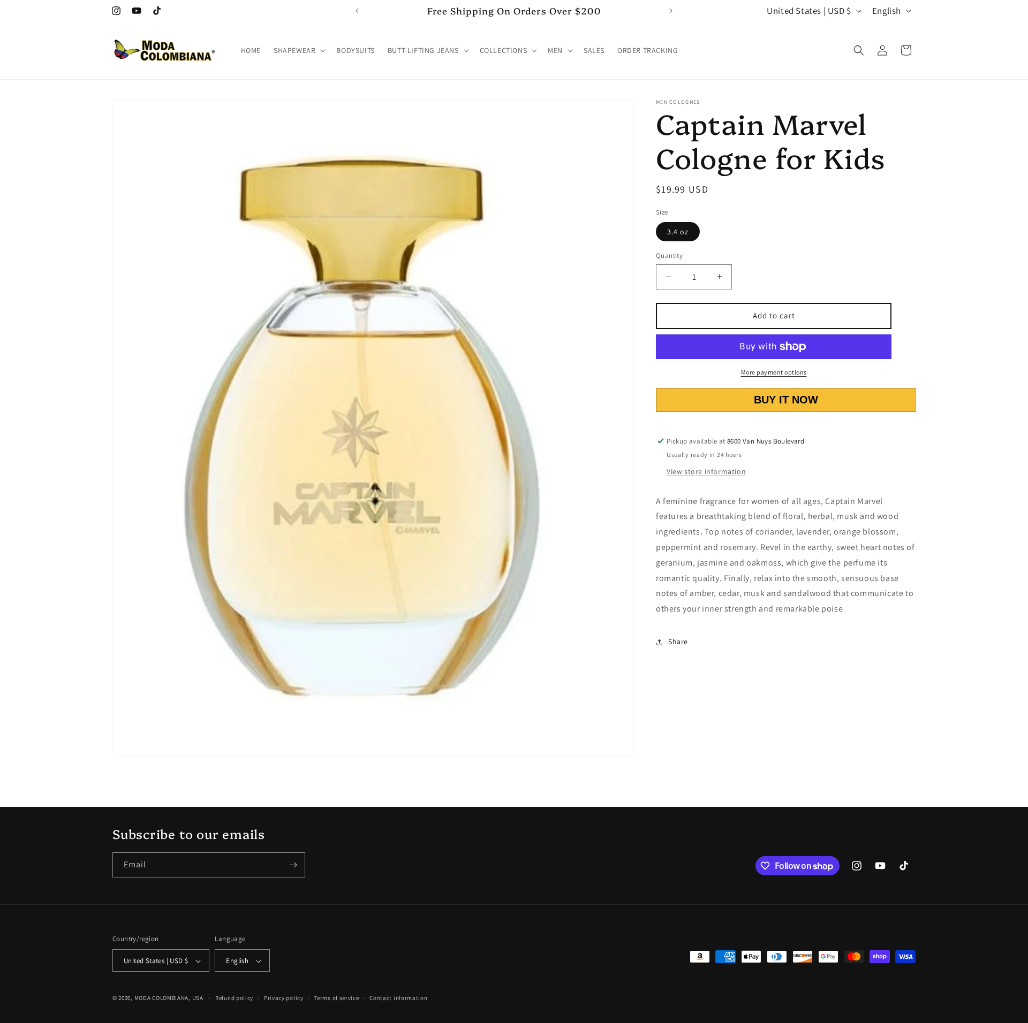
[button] (298, 50)
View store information (706, 471)
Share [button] (678, 641)
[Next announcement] (671, 11)
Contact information (398, 998)
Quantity (669, 255)
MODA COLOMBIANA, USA (168, 998)
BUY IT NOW (785, 400)
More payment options (774, 372)
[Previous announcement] (357, 11)
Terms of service (336, 998)
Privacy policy (284, 998)
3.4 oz (678, 231)
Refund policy (234, 998)
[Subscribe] (293, 864)
